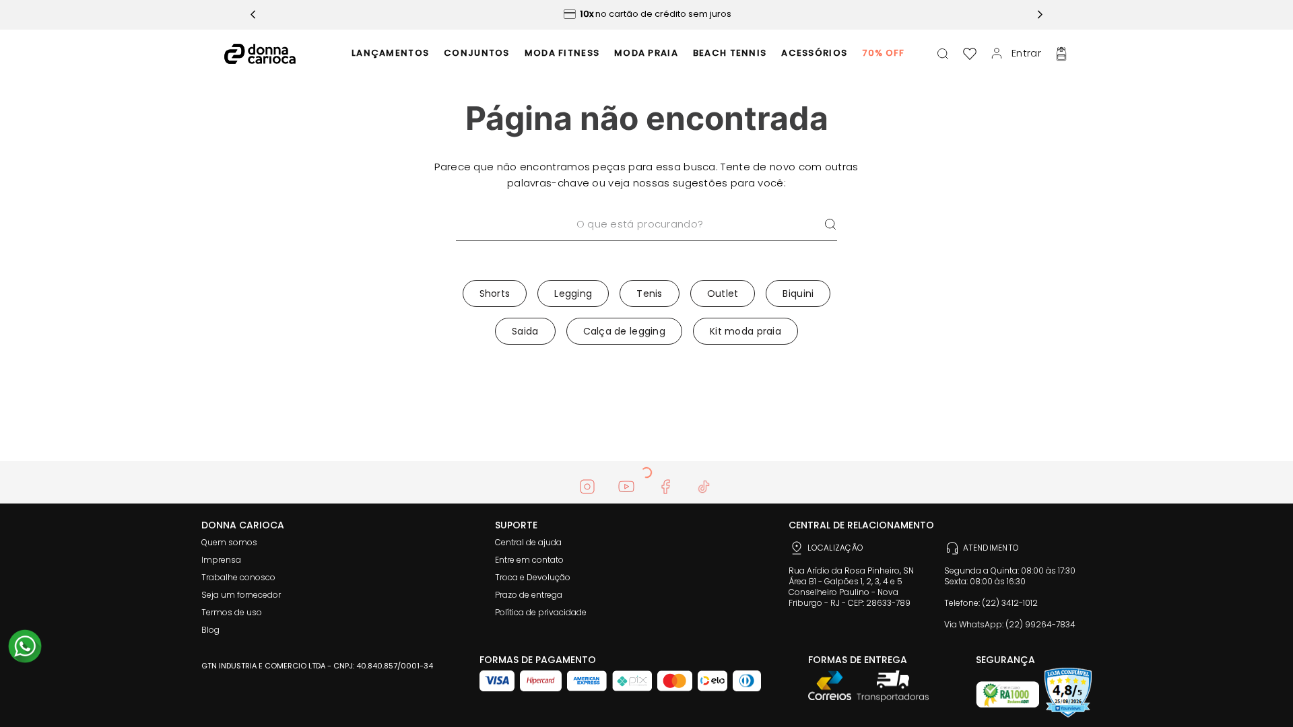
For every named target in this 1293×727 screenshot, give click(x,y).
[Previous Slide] (253, 14)
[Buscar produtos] (830, 224)
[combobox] (646, 242)
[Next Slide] (1040, 14)
